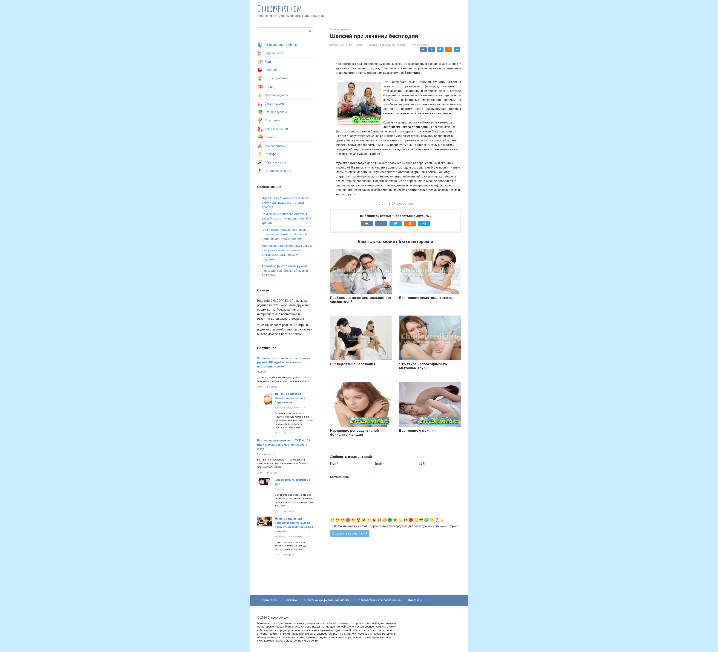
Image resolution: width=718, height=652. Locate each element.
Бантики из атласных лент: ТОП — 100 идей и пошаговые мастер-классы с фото (283, 445)
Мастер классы (275, 145)
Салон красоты (275, 103)
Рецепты (271, 137)
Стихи (269, 87)
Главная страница (340, 29)
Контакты (415, 600)
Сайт (422, 463)
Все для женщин (276, 129)
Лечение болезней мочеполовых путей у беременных (290, 398)
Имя (334, 463)
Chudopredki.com (279, 8)
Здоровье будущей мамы (290, 407)
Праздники (272, 120)
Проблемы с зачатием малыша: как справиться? (360, 300)
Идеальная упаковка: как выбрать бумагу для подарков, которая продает (286, 202)
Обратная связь (275, 162)
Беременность (275, 53)
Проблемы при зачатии (392, 44)
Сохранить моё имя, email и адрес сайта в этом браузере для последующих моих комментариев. (396, 526)
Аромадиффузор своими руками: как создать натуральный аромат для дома (285, 270)
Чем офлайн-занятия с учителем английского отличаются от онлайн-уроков (286, 218)
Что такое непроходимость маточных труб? (423, 366)
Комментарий (339, 477)
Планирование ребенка (281, 45)
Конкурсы (272, 154)
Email (379, 463)
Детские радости (276, 95)
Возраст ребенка (276, 78)
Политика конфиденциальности (326, 600)
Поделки (262, 371)
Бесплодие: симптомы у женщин (428, 298)
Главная (279, 489)
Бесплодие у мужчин (417, 430)
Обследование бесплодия (352, 364)
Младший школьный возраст (292, 536)
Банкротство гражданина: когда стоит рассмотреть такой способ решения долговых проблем (284, 234)
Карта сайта (269, 600)
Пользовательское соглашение (378, 600)
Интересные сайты (278, 171)
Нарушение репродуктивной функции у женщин (354, 432)
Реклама (290, 600)
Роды (268, 61)
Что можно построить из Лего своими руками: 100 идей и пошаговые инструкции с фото (283, 362)
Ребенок (271, 70)
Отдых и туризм (276, 112)
